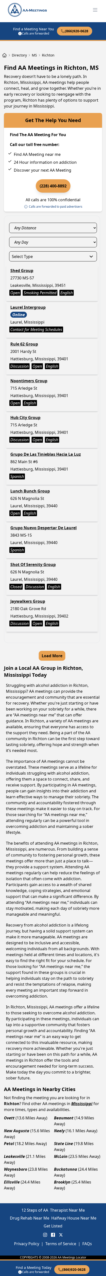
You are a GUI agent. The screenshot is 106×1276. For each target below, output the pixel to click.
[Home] (4, 55)
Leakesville (14, 1156)
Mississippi (81, 1103)
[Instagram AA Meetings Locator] (45, 1235)
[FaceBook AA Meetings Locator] (53, 1235)
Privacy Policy (26, 1243)
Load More (52, 655)
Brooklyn (62, 1182)
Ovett (9, 1118)
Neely (59, 1130)
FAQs (87, 1243)
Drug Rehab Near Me (29, 1218)
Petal (9, 1143)
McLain (61, 1156)
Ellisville (12, 1182)
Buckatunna (65, 1169)
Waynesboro (15, 1169)
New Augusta (16, 1130)
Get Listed (53, 1226)
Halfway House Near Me (73, 1218)
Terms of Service (60, 1243)
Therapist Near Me (67, 1210)
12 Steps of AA (34, 1210)
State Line (63, 1143)
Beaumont (63, 1118)
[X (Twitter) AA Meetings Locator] (61, 1235)
